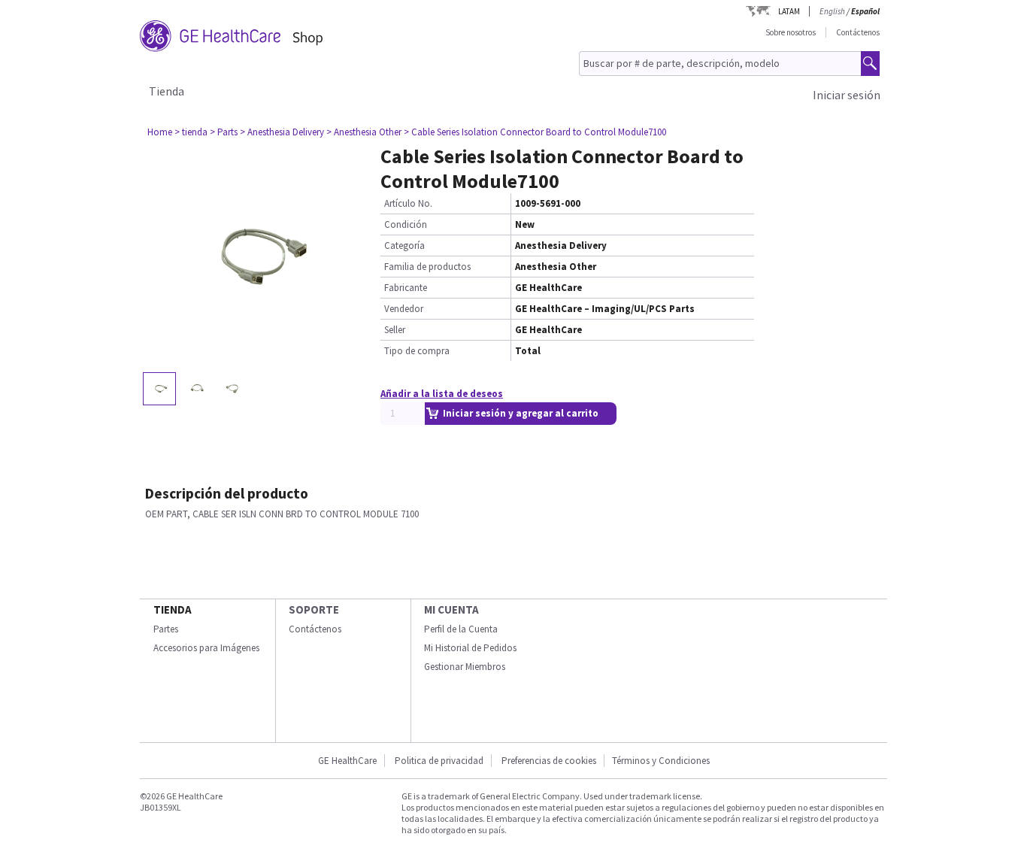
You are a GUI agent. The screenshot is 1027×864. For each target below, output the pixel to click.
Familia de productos (427, 266)
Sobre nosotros (790, 32)
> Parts (224, 132)
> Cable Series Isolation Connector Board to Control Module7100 (535, 132)
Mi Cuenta (451, 609)
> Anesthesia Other (363, 132)
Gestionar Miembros (464, 666)
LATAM (789, 11)
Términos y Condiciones (661, 760)
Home (159, 132)
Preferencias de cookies (548, 760)
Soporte (314, 609)
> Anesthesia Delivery (282, 132)
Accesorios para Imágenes (206, 647)
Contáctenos (858, 32)
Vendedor (403, 308)
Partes (165, 629)
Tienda (166, 91)
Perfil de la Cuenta (461, 629)
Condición (405, 224)
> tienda (191, 132)
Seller (394, 329)
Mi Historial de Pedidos (470, 647)
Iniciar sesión (846, 94)
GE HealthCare (347, 760)
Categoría (404, 245)
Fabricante (405, 287)
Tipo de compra (417, 350)
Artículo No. (408, 203)
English (832, 11)
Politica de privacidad (439, 760)
